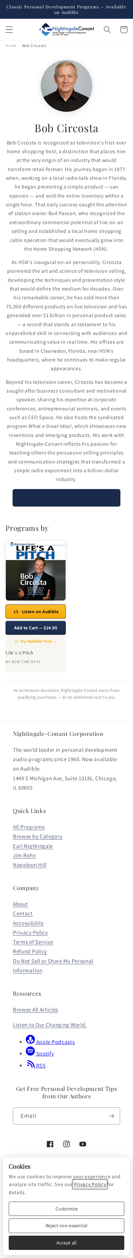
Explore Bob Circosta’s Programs (66, 497)
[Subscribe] (111, 1116)
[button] (9, 29)
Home (10, 45)
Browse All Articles (35, 1009)
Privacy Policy (30, 932)
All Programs (29, 826)
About (20, 904)
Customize (66, 1209)
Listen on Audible (40, 611)
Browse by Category (37, 836)
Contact (23, 913)
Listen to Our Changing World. (50, 1024)
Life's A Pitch (19, 652)
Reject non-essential (66, 1225)
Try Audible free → (38, 641)
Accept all (66, 1243)
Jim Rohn (24, 855)
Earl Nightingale (33, 846)
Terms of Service (33, 941)
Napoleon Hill (29, 864)
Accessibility (28, 923)
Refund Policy (30, 951)
